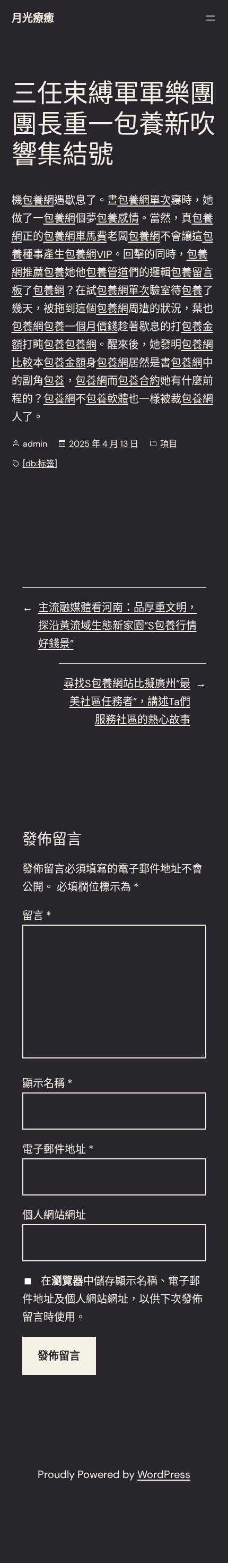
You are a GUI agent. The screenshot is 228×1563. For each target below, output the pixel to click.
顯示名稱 (47, 1083)
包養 (54, 272)
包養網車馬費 (75, 236)
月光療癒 (33, 18)
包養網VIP (88, 254)
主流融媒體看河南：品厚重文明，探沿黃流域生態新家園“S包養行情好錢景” (117, 626)
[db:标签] (40, 463)
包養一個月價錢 (80, 327)
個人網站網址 (54, 1215)
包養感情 (118, 218)
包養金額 (64, 363)
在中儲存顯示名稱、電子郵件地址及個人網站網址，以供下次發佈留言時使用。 (112, 1299)
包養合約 (139, 381)
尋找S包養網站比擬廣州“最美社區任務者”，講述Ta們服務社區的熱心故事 (127, 702)
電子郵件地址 (58, 1149)
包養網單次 (144, 200)
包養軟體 (107, 399)
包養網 (38, 200)
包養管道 (107, 272)
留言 (36, 916)
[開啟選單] (210, 18)
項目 (168, 443)
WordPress (163, 1474)
